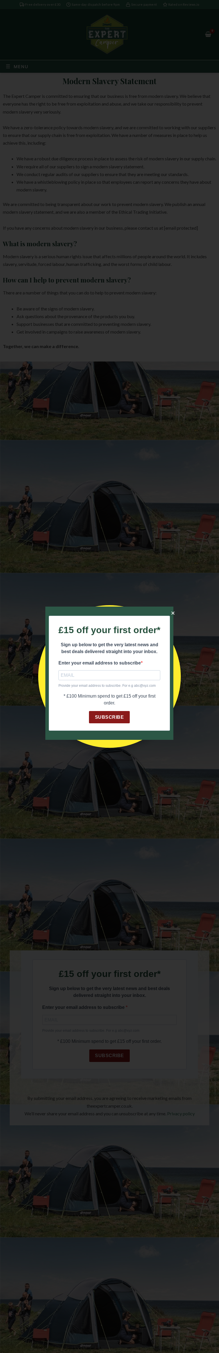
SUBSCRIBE (109, 717)
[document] (109, 676)
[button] (173, 613)
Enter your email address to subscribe (99, 663)
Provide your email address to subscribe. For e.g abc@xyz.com (107, 686)
